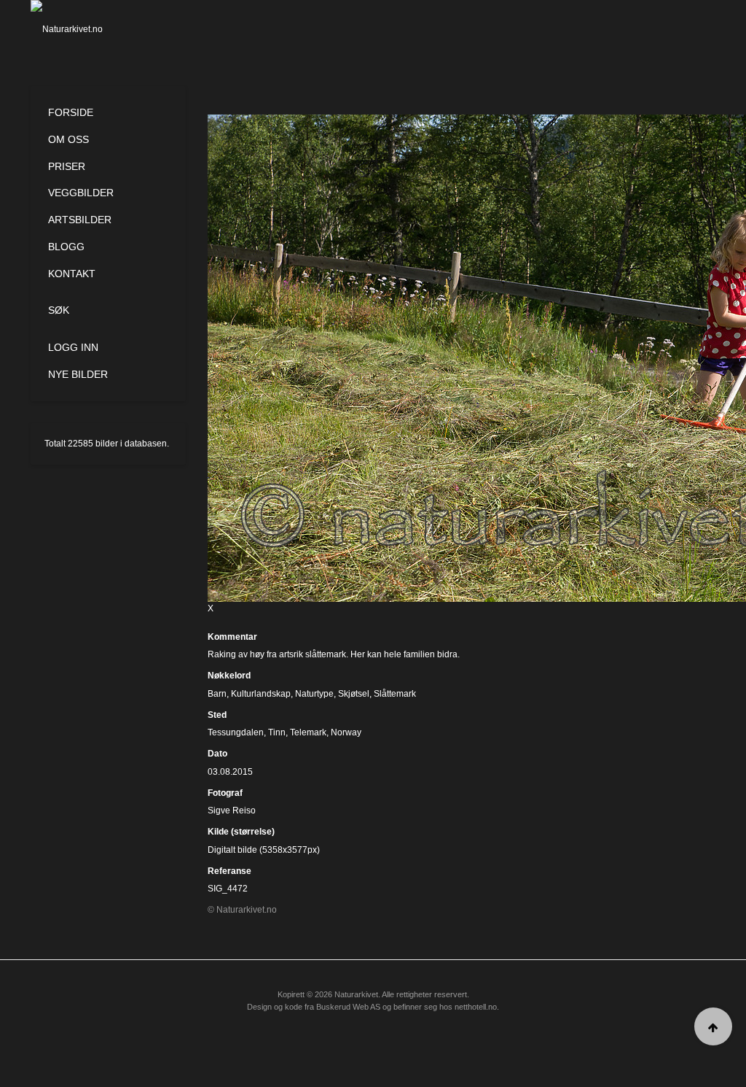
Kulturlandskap (261, 694)
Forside (70, 112)
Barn (217, 694)
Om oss (68, 139)
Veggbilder (81, 192)
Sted (217, 715)
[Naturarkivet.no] (79, 29)
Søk (58, 310)
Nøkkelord (229, 675)
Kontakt (71, 273)
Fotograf (225, 793)
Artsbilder (79, 219)
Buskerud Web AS (348, 1006)
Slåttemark (395, 694)
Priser (66, 166)
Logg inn (73, 347)
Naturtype (314, 694)
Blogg (66, 246)
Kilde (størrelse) (241, 832)
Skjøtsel (353, 694)
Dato (217, 753)
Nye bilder (78, 374)
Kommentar (232, 637)
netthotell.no (476, 1006)
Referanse (229, 871)
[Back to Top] (713, 1026)
